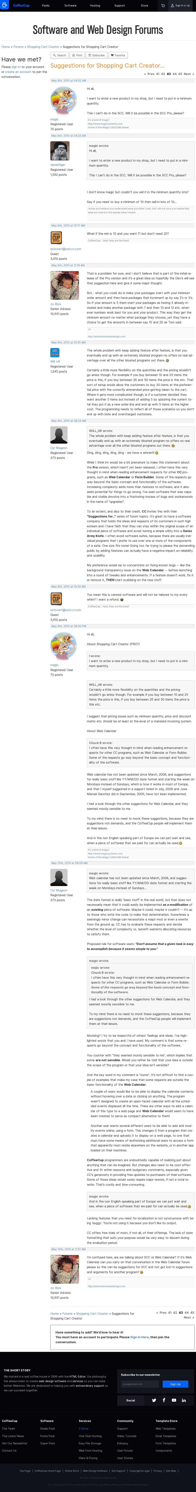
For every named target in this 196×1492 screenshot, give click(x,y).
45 (180, 74)
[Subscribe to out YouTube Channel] (174, 1400)
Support (119, 5)
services (78, 1381)
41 (157, 74)
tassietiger (57, 165)
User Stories (125, 1458)
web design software (52, 1381)
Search (61, 55)
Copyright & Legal (139, 1470)
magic (54, 119)
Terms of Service (133, 1484)
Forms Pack (47, 1436)
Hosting (95, 5)
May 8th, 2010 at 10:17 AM (68, 225)
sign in (16, 67)
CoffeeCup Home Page (47, 1470)
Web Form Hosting (90, 1450)
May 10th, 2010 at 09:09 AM (69, 863)
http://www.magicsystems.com (105, 123)
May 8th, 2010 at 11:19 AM (68, 265)
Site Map (171, 1470)
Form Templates (166, 1443)
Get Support (118, 1470)
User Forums (125, 1450)
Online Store (72, 1470)
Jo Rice (55, 304)
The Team (8, 1428)
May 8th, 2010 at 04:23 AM (68, 135)
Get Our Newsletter (14, 1443)
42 (163, 74)
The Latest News (13, 1436)
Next (187, 74)
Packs (46, 5)
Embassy (122, 1443)
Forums (18, 47)
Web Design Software (95, 1470)
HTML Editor (77, 1376)
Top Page (25, 1470)
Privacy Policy (111, 1484)
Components (164, 1450)
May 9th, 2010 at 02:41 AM (68, 342)
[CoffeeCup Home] (21, 6)
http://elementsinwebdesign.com (106, 336)
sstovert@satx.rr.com (65, 249)
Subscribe (98, 55)
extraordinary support (90, 1385)
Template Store (166, 1421)
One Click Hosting (90, 1436)
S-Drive (83, 1428)
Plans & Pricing (88, 1458)
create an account (18, 72)
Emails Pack (47, 1428)
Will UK (55, 361)
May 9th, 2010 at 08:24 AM (68, 420)
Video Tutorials (126, 1436)
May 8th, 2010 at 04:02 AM (68, 80)
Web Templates (166, 1428)
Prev (151, 74)
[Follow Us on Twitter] (154, 1400)
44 (174, 74)
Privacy (158, 1470)
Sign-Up (175, 1384)
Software (71, 5)
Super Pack (47, 1443)
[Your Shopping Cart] (163, 6)
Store (144, 5)
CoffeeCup (9, 1421)
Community (125, 1421)
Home (5, 47)
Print (78, 55)
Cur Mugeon (58, 448)
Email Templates (166, 1436)
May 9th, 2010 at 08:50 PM (68, 626)
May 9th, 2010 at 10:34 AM (68, 586)
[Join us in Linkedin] (184, 1400)
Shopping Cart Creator (43, 47)
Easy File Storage (90, 1443)
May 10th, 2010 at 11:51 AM (68, 1249)
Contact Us (9, 1450)
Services (85, 1421)
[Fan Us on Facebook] (164, 1400)
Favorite (119, 55)
